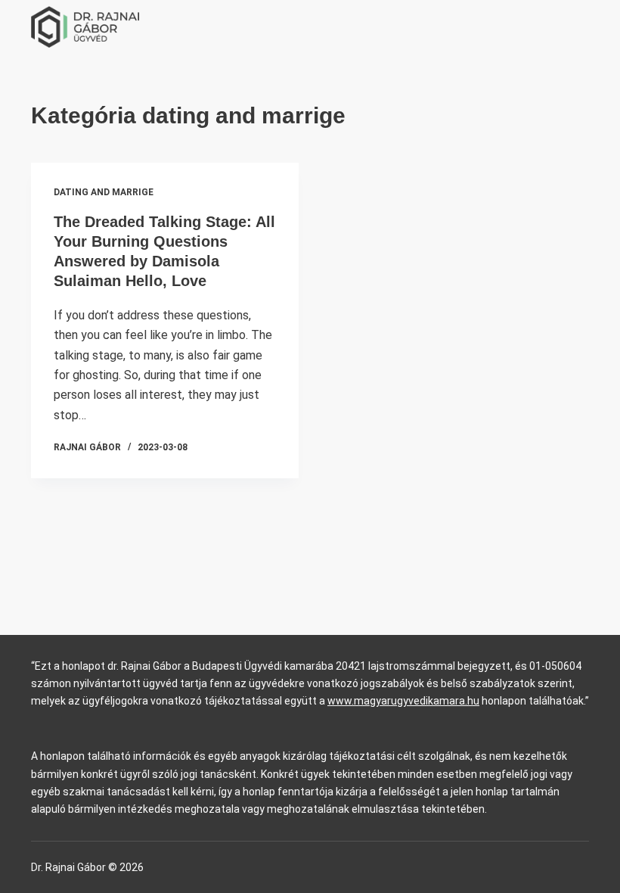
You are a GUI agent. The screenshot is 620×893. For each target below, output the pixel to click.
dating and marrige (103, 192)
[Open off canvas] (582, 26)
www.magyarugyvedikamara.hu (403, 701)
